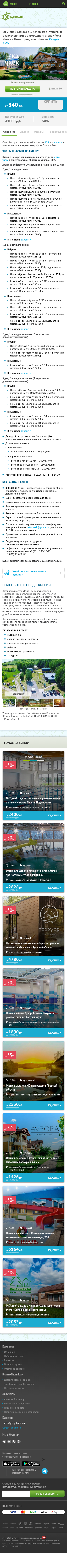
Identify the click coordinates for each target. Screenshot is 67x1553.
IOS (47, 142)
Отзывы (38, 132)
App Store (11, 1463)
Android (58, 142)
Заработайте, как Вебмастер (19, 1384)
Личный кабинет (63, 4)
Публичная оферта (14, 1407)
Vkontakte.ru (9, 1441)
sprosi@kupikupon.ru (14, 1423)
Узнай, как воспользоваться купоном (29, 572)
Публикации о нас (14, 1356)
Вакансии (9, 1360)
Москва (33, 3)
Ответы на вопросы (14, 1368)
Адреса (24, 132)
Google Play (31, 1463)
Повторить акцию (22, 89)
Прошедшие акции (14, 1388)
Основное (9, 132)
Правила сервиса (13, 1364)
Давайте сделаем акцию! (17, 1379)
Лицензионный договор (17, 1403)
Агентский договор (14, 1399)
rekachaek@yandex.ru (38, 527)
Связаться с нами (11, 1427)
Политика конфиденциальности (21, 1411)
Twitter (14, 1441)
